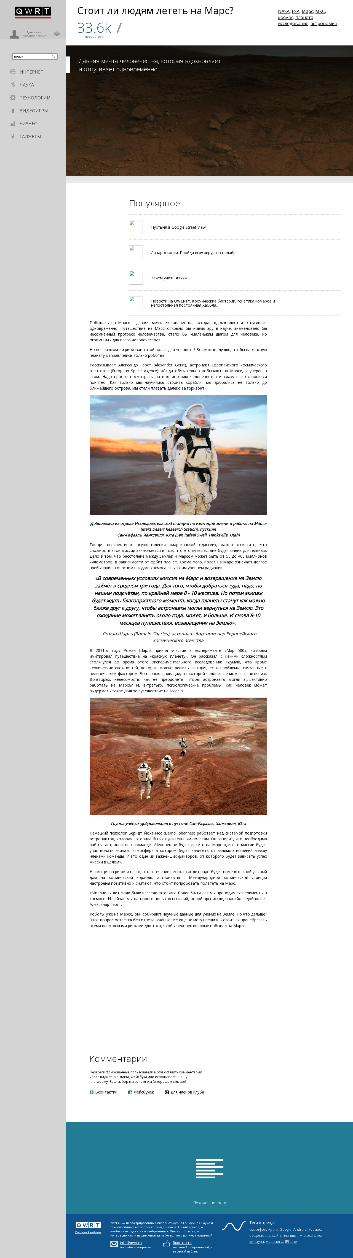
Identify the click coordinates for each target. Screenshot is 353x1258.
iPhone (291, 1241)
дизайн (275, 1235)
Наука (27, 85)
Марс (307, 11)
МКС (320, 11)
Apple (273, 1229)
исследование (293, 23)
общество (258, 1235)
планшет (290, 1235)
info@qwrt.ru (131, 1242)
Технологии (35, 98)
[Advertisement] (157, 990)
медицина (274, 1241)
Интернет (32, 72)
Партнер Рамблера (88, 1232)
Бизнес (28, 124)
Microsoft (307, 1235)
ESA (295, 11)
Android (300, 1229)
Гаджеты (30, 137)
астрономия (324, 23)
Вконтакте (182, 1242)
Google (286, 1229)
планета (304, 17)
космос (285, 17)
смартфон (257, 1229)
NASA (284, 11)
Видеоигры (34, 111)
